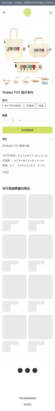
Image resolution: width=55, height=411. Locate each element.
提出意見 (27, 404)
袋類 (6, 172)
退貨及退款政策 (29, 398)
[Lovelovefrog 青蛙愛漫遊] (27, 12)
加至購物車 (27, 130)
